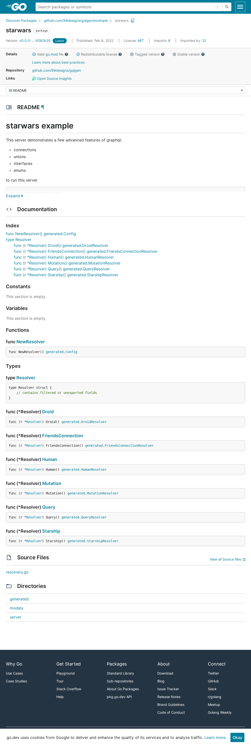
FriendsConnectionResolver (129, 446)
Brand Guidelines (170, 704)
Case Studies (16, 681)
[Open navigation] (240, 7)
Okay (237, 737)
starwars (121, 20)
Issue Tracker (168, 689)
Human (49, 459)
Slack (212, 689)
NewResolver (30, 341)
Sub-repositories (120, 681)
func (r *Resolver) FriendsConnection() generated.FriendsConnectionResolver (85, 251)
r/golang (214, 697)
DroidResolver (94, 422)
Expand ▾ (14, 195)
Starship (51, 531)
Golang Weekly (220, 712)
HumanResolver (94, 469)
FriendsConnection (62, 435)
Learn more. (215, 737)
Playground (65, 673)
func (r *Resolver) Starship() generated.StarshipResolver (66, 274)
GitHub (213, 681)
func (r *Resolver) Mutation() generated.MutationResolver (67, 263)
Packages (117, 663)
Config (71, 352)
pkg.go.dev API (119, 697)
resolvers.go (17, 572)
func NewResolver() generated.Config (41, 233)
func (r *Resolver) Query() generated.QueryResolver (62, 268)
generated (54, 352)
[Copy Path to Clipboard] (132, 20)
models (16, 608)
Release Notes (168, 697)
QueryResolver (94, 517)
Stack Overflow (68, 689)
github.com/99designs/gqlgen (56, 70)
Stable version (188, 54)
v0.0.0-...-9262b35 (29, 40)
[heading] (21, 7)
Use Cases (14, 673)
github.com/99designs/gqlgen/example (76, 20)
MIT (141, 40)
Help (60, 697)
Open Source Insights (54, 78)
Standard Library (120, 673)
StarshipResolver (102, 541)
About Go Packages (123, 689)
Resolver (25, 377)
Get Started (68, 663)
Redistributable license (99, 54)
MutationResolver (102, 493)
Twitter (213, 673)
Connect (217, 663)
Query (48, 507)
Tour (59, 681)
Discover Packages (21, 20)
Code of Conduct (171, 712)
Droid (48, 411)
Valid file (50, 54)
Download (165, 673)
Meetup (214, 704)
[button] (34, 54)
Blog (160, 681)
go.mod (52, 54)
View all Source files (225, 559)
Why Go (14, 663)
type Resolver (18, 239)
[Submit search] (227, 6)
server (15, 617)
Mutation (51, 483)
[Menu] (125, 90)
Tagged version (147, 54)
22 (193, 40)
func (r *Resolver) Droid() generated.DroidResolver (61, 245)
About (163, 663)
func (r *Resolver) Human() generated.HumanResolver (64, 257)
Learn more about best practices (58, 62)
